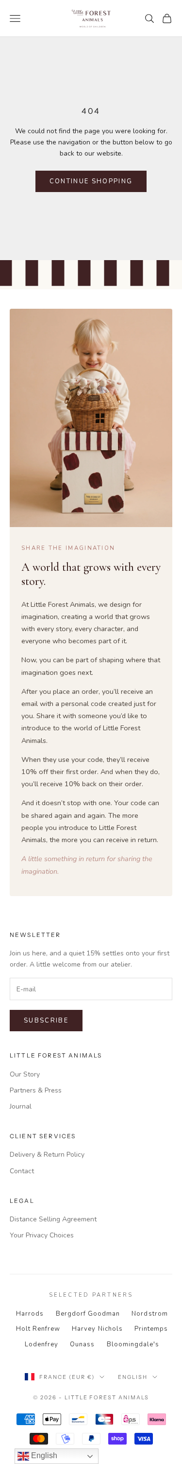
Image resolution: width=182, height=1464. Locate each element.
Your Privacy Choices (42, 1235)
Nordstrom (149, 1313)
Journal (21, 1106)
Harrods (30, 1313)
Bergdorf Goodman (88, 1313)
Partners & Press (36, 1090)
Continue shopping (91, 181)
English (133, 1377)
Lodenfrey (41, 1344)
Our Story (25, 1074)
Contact (22, 1171)
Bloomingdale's (133, 1344)
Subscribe (46, 1020)
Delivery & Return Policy (47, 1154)
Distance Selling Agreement (53, 1219)
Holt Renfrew (38, 1328)
